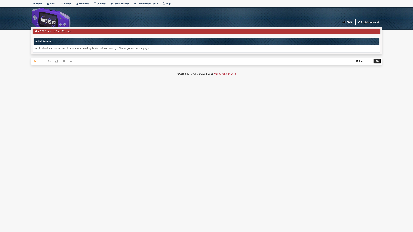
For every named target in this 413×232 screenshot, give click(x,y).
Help (168, 3)
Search (67, 3)
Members (84, 3)
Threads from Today (147, 3)
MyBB (194, 73)
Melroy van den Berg (225, 73)
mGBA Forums (45, 31)
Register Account (370, 22)
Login (348, 22)
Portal (53, 3)
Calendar (101, 3)
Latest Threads (121, 3)
